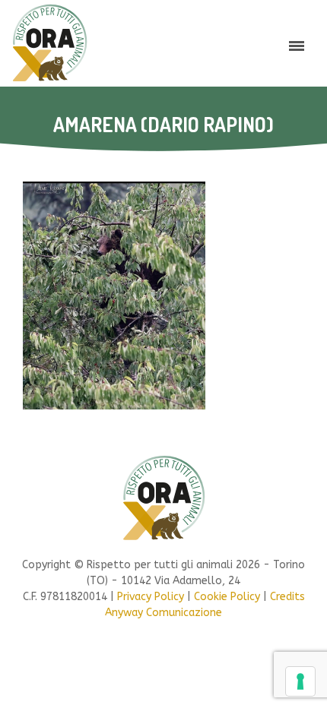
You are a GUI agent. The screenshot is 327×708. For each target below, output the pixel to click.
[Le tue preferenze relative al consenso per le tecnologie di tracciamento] (300, 681)
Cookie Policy (227, 596)
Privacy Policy (150, 596)
